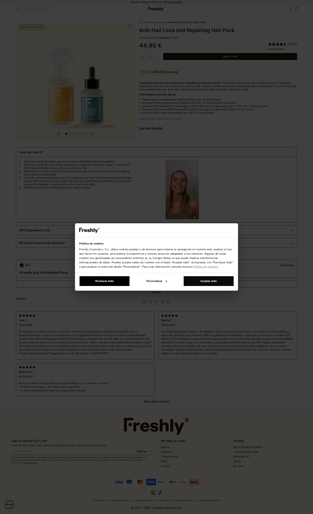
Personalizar (154, 281)
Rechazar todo (104, 281)
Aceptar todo (208, 281)
